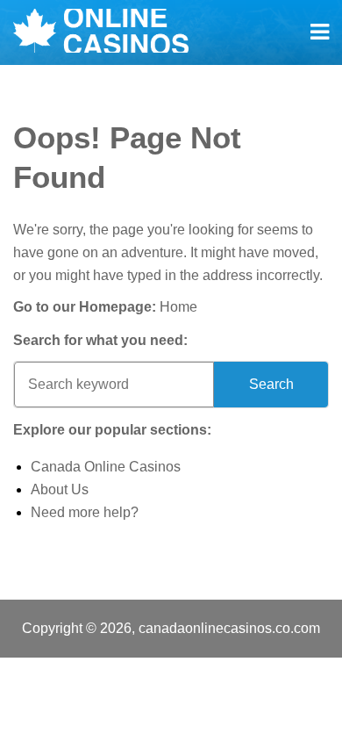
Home (178, 306)
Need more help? (85, 512)
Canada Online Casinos (106, 466)
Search (271, 384)
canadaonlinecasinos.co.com (229, 628)
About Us (60, 489)
